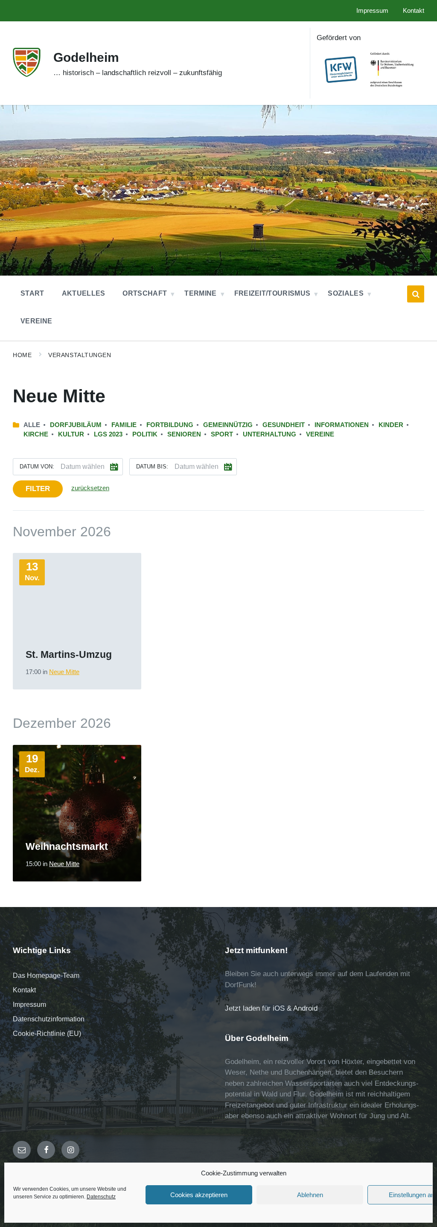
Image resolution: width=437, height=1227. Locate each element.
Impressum (29, 1004)
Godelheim (86, 57)
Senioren (184, 434)
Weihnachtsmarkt (67, 846)
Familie (124, 425)
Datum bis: (152, 466)
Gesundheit (283, 425)
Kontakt (24, 990)
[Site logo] (27, 74)
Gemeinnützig (228, 425)
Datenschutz (101, 1197)
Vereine (320, 434)
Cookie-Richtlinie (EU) (47, 1033)
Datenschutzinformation (48, 1019)
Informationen (342, 425)
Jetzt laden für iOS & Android (271, 1008)
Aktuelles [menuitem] (83, 293)
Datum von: (37, 466)
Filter (38, 489)
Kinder (391, 425)
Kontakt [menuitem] (413, 10)
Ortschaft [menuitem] (144, 293)
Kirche (35, 434)
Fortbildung (169, 425)
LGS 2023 (108, 434)
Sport (222, 434)
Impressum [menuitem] (372, 10)
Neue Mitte (64, 672)
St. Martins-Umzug (69, 654)
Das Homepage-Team (46, 975)
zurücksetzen (90, 488)
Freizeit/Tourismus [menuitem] (272, 293)
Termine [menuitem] (200, 293)
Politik (144, 434)
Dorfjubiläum (76, 425)
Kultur (71, 434)
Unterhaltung (269, 434)
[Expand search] (415, 293)
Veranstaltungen (79, 355)
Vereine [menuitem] (36, 321)
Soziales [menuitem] (346, 293)
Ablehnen (310, 1194)
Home (22, 355)
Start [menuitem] (32, 293)
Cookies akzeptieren (198, 1194)
